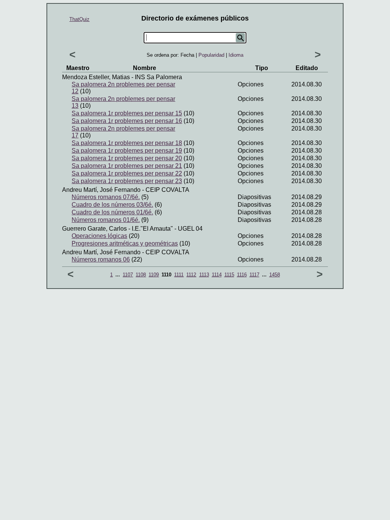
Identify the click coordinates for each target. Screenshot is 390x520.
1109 (154, 275)
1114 (217, 275)
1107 (128, 275)
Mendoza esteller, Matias (96, 77)
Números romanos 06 (101, 259)
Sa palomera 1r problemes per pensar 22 (127, 173)
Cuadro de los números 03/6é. (112, 204)
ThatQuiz (79, 19)
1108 (141, 275)
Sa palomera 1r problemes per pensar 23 (127, 181)
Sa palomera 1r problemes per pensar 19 (127, 150)
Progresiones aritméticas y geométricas (125, 243)
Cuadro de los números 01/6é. (112, 212)
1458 (274, 275)
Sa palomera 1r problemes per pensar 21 (127, 166)
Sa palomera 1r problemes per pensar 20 (127, 158)
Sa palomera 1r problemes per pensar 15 (127, 113)
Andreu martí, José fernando (101, 190)
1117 (254, 275)
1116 (242, 275)
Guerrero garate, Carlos (94, 228)
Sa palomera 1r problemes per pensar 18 (127, 143)
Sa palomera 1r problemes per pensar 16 (127, 121)
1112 (191, 275)
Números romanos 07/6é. (106, 197)
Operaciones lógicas (99, 236)
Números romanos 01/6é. (106, 220)
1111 (179, 275)
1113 (204, 275)
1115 (229, 275)
